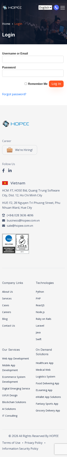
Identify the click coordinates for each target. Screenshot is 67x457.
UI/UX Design (10, 395)
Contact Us (8, 325)
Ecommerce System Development (13, 379)
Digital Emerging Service (16, 388)
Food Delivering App (47, 383)
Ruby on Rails (43, 319)
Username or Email (15, 53)
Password (9, 67)
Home (6, 24)
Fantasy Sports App (47, 403)
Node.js (40, 312)
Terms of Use (11, 443)
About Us (7, 291)
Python (40, 291)
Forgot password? (14, 94)
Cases (5, 305)
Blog (5, 319)
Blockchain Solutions (14, 402)
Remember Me (38, 83)
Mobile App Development (10, 368)
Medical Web (43, 369)
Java (38, 332)
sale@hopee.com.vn (20, 226)
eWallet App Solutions (48, 397)
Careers (6, 312)
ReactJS (40, 305)
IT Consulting (9, 415)
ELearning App (44, 390)
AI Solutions (9, 409)
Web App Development (15, 358)
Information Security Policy (20, 449)
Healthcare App (44, 363)
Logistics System (45, 376)
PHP (38, 298)
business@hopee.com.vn (23, 220)
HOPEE (54, 436)
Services (7, 298)
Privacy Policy (34, 443)
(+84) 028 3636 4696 (20, 215)
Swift (38, 339)
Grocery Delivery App (48, 410)
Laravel (40, 325)
